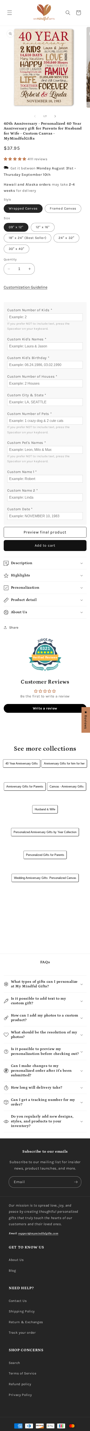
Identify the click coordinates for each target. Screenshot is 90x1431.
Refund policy (20, 1384)
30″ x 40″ (16, 249)
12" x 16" (43, 227)
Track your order (22, 1333)
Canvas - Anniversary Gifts (67, 786)
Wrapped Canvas (23, 208)
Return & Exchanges (26, 1322)
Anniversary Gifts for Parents (24, 786)
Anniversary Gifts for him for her (64, 763)
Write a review (45, 708)
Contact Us (18, 1301)
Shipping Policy (22, 1311)
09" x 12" (16, 227)
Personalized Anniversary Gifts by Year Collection (45, 832)
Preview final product (45, 532)
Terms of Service (22, 1373)
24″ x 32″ (66, 238)
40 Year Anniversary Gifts (21, 763)
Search (14, 1363)
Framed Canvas (63, 208)
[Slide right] (55, 116)
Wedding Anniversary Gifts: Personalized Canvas (45, 878)
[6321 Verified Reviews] (45, 672)
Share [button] (14, 627)
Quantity (10, 259)
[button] (9, 12)
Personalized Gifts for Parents (45, 855)
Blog (12, 1271)
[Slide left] (35, 116)
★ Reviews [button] (86, 720)
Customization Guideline (25, 287)
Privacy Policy (20, 1395)
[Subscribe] (76, 1182)
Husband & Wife (45, 809)
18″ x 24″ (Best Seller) (27, 238)
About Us (16, 1260)
